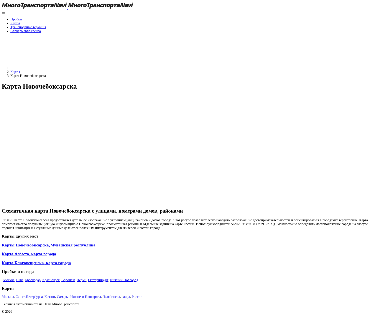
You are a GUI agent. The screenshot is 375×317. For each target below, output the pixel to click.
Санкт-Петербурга (29, 297)
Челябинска (111, 297)
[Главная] (43, 68)
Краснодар (33, 280)
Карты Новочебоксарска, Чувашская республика (48, 245)
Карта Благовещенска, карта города (36, 263)
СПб (19, 280)
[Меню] (3, 13)
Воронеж (68, 280)
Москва (9, 280)
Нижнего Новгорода (85, 297)
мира (126, 297)
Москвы (8, 297)
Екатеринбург (98, 280)
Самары (63, 297)
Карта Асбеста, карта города (29, 254)
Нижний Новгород (124, 280)
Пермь (81, 280)
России (137, 297)
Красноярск (51, 280)
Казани (49, 297)
